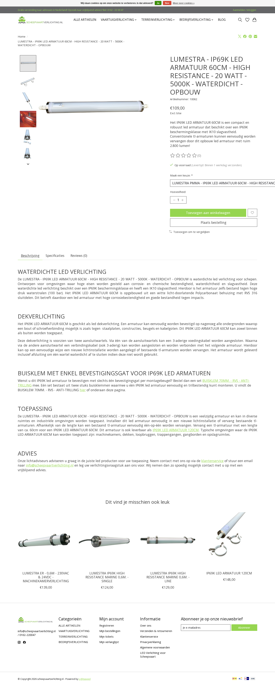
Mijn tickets (106, 636)
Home (21, 36)
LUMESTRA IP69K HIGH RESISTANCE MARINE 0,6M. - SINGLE (107, 577)
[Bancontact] (240, 679)
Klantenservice (149, 636)
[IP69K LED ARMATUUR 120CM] (229, 540)
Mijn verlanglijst (109, 642)
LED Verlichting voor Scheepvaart (153, 654)
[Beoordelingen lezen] (183, 155)
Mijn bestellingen (109, 631)
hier (83, 390)
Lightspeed (85, 679)
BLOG (222, 20)
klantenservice (212, 461)
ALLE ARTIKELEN (85, 20)
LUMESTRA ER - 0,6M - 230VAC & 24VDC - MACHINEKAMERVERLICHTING (45, 577)
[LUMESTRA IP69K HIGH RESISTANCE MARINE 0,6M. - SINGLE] (107, 540)
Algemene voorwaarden (155, 647)
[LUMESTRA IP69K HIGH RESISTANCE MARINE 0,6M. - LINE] (168, 540)
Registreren (106, 625)
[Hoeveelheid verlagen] (174, 199)
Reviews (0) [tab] (79, 255)
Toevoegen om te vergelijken (191, 232)
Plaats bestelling (213, 222)
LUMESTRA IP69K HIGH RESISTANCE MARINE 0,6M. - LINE (168, 577)
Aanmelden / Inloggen (244, 10)
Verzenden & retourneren (156, 631)
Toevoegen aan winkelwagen (208, 212)
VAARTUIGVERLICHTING (74, 631)
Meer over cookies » (184, 3)
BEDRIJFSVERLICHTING (73, 642)
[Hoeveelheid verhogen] (182, 199)
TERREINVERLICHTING (73, 636)
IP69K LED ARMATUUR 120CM (176, 430)
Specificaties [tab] (55, 255)
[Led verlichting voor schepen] (41, 20)
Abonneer (244, 627)
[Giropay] (246, 679)
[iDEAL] (234, 679)
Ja (158, 3)
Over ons (145, 625)
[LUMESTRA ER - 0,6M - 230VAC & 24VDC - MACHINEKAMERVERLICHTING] (46, 540)
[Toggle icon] (240, 19)
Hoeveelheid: (178, 192)
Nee (167, 3)
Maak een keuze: (181, 175)
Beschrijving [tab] (30, 255)
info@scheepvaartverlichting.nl (50, 465)
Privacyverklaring (150, 642)
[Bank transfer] (252, 679)
